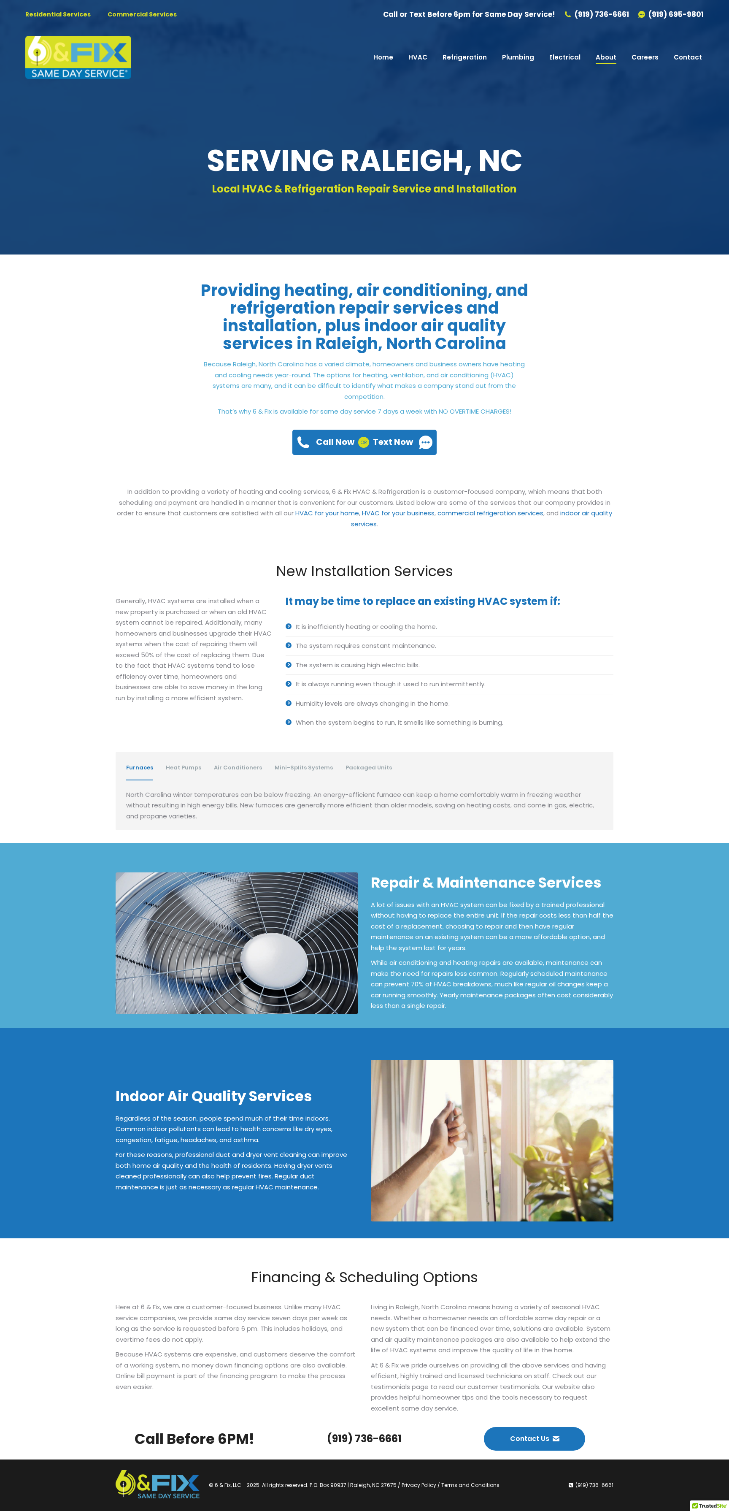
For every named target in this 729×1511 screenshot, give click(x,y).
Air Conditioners (238, 768)
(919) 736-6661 (602, 14)
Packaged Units (369, 768)
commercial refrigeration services (490, 513)
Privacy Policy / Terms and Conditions (451, 1485)
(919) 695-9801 (676, 14)
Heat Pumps (183, 768)
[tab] (139, 767)
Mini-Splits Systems (304, 768)
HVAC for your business (398, 513)
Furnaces (139, 768)
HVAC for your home (327, 513)
